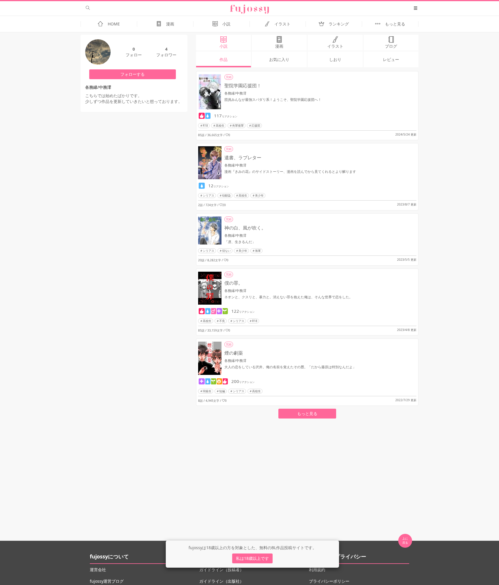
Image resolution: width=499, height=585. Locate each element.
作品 (223, 59)
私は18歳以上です (252, 558)
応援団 (256, 125)
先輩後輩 (238, 125)
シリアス (208, 195)
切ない (226, 251)
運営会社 (98, 569)
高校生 (220, 125)
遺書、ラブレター (242, 157)
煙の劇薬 (233, 353)
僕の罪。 (233, 283)
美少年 (259, 195)
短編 (222, 391)
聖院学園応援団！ (242, 85)
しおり (335, 59)
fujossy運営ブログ (107, 581)
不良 (222, 321)
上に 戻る (405, 540)
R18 (205, 125)
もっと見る (307, 413)
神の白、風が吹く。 (245, 228)
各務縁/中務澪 (235, 93)
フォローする (132, 74)
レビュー (391, 59)
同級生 (207, 391)
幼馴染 (226, 195)
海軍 (258, 251)
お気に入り (279, 59)
